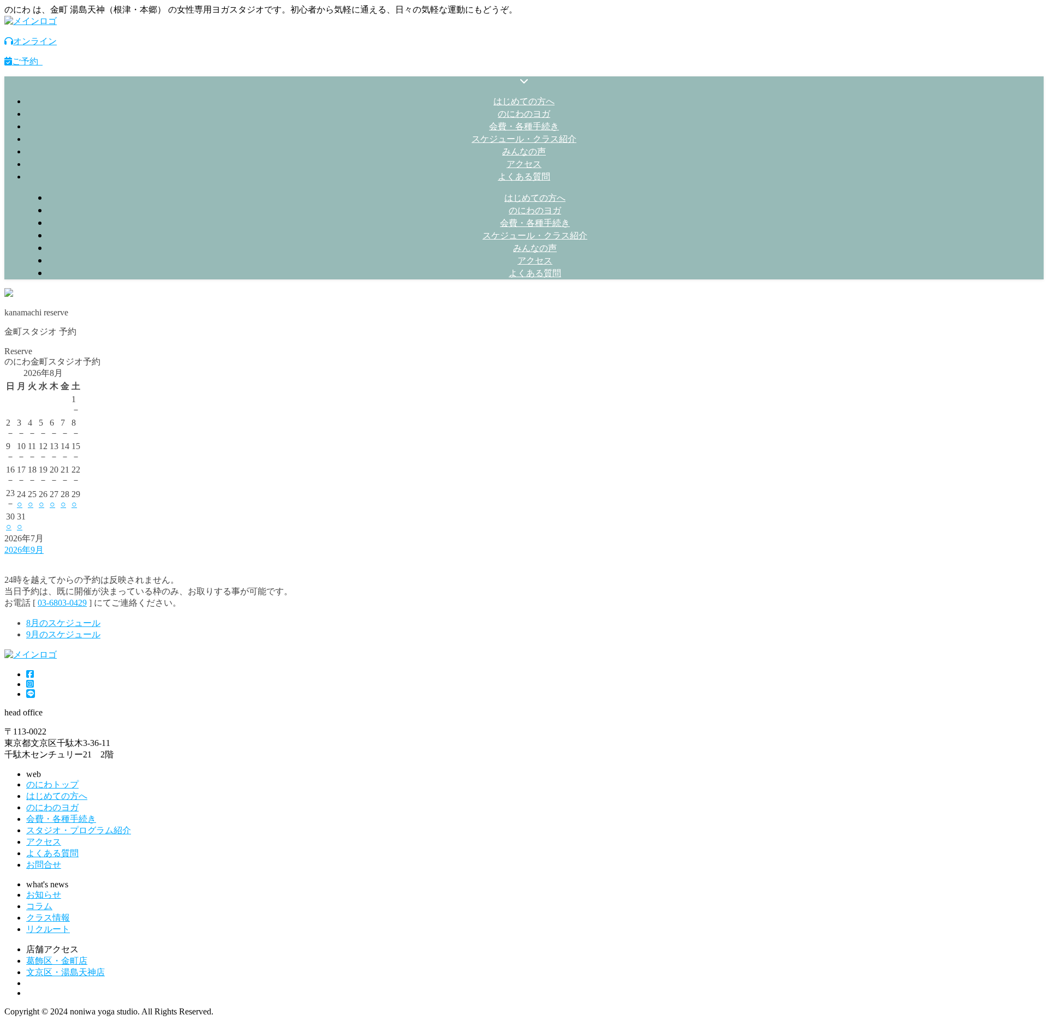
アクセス (524, 164)
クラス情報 (48, 917)
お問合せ (43, 864)
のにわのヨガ (524, 114)
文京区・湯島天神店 (65, 972)
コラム (39, 906)
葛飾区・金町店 (56, 960)
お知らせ (43, 894)
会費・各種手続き (524, 126)
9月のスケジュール (63, 634)
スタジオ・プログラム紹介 (78, 830)
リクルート (48, 929)
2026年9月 (24, 549)
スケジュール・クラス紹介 (524, 139)
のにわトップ (52, 784)
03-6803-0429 (62, 602)
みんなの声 (524, 151)
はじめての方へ (524, 101)
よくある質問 (524, 176)
